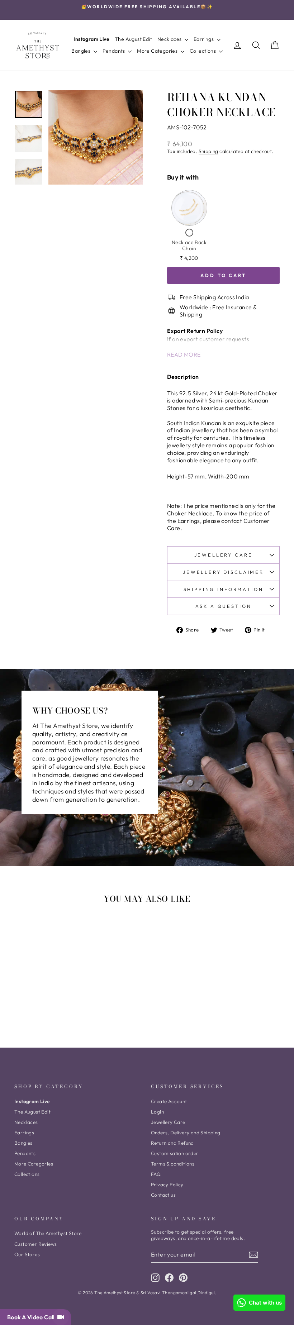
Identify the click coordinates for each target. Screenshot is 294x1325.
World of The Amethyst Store (48, 1233)
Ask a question (223, 606)
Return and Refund (172, 1143)
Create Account (169, 1101)
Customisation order (175, 1153)
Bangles (81, 51)
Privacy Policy (167, 1184)
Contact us (163, 1195)
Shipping (208, 151)
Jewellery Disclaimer (223, 572)
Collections (203, 51)
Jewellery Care (223, 555)
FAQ (156, 1174)
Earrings (204, 39)
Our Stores (27, 1254)
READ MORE (184, 354)
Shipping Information (224, 589)
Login (157, 1112)
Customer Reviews (35, 1244)
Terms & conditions (172, 1163)
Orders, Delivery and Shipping (185, 1132)
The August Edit (133, 39)
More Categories (158, 51)
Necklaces (170, 39)
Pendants (115, 51)
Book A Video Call (32, 1317)
